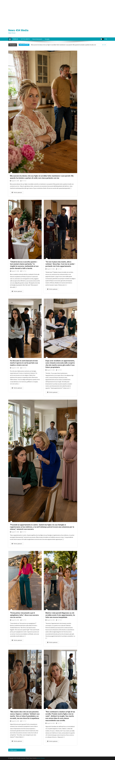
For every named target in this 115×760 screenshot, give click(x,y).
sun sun (24, 180)
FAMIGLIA (15, 39)
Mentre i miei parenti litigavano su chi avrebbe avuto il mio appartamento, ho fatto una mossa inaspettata (60, 615)
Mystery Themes (41, 758)
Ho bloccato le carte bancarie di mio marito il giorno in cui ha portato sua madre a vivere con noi (24, 363)
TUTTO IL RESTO (25, 39)
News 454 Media (18, 30)
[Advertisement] (57, 12)
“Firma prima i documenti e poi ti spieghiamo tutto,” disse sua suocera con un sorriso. (24, 615)
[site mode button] (102, 39)
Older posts (14, 750)
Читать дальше (17, 192)
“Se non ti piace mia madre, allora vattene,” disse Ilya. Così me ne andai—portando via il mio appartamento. (60, 264)
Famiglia (47, 39)
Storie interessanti (37, 39)
